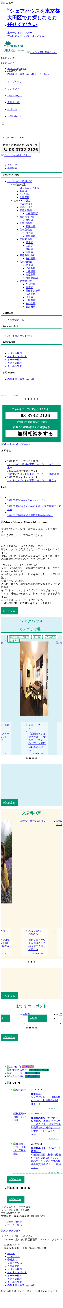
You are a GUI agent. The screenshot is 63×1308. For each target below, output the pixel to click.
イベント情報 (14, 1269)
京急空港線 (26, 229)
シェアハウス (14, 95)
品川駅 (29, 242)
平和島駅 (30, 268)
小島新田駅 (32, 213)
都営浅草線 (26, 223)
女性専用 (24, 197)
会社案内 (12, 1259)
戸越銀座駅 (26, 204)
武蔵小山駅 (26, 207)
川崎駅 (29, 252)
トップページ (14, 81)
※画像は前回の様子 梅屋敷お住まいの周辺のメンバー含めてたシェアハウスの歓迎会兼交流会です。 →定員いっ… (46, 1161)
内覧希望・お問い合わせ (20, 1285)
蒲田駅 (29, 249)
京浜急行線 (26, 261)
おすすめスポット (17, 1272)
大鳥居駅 (30, 236)
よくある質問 (14, 1282)
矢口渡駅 (30, 258)
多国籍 (23, 191)
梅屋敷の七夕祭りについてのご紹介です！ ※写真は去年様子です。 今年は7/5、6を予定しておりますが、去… (46, 1127)
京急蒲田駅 (32, 277)
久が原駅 (30, 284)
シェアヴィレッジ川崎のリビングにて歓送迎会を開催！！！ (45, 1100)
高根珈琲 (33, 474)
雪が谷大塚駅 (33, 290)
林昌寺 (31, 480)
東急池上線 (26, 281)
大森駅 (29, 245)
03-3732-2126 (8, 63)
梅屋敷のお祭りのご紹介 (44, 1118)
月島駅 (29, 220)
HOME (11, 1253)
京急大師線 (26, 210)
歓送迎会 (36, 1094)
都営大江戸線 (27, 216)
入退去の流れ (14, 1279)
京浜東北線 (26, 239)
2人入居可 (25, 194)
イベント (12, 109)
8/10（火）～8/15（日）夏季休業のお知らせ (34, 508)
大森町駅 (30, 271)
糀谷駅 (29, 232)
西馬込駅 (30, 226)
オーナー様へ (14, 1275)
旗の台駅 (30, 303)
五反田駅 (30, 306)
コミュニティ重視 (29, 188)
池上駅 (29, 297)
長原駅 (29, 287)
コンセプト (13, 88)
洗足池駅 (30, 294)
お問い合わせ (14, 116)
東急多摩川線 (27, 255)
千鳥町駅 (30, 300)
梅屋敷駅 (30, 274)
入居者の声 (13, 102)
